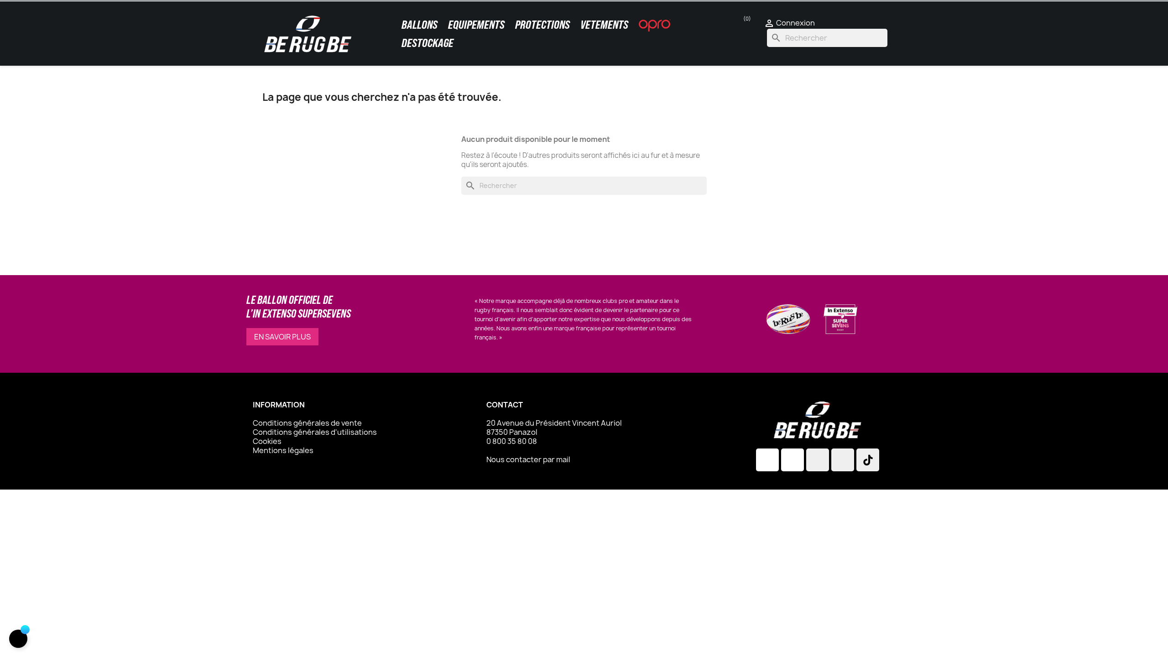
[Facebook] (792, 459)
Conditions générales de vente (307, 423)
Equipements (476, 24)
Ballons (420, 24)
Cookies (267, 441)
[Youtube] (842, 459)
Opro (655, 25)
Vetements (604, 24)
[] (18, 639)
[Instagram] (767, 459)
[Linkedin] (817, 459)
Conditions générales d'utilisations (315, 432)
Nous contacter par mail (528, 459)
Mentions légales (283, 450)
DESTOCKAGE (428, 42)
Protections (542, 24)
